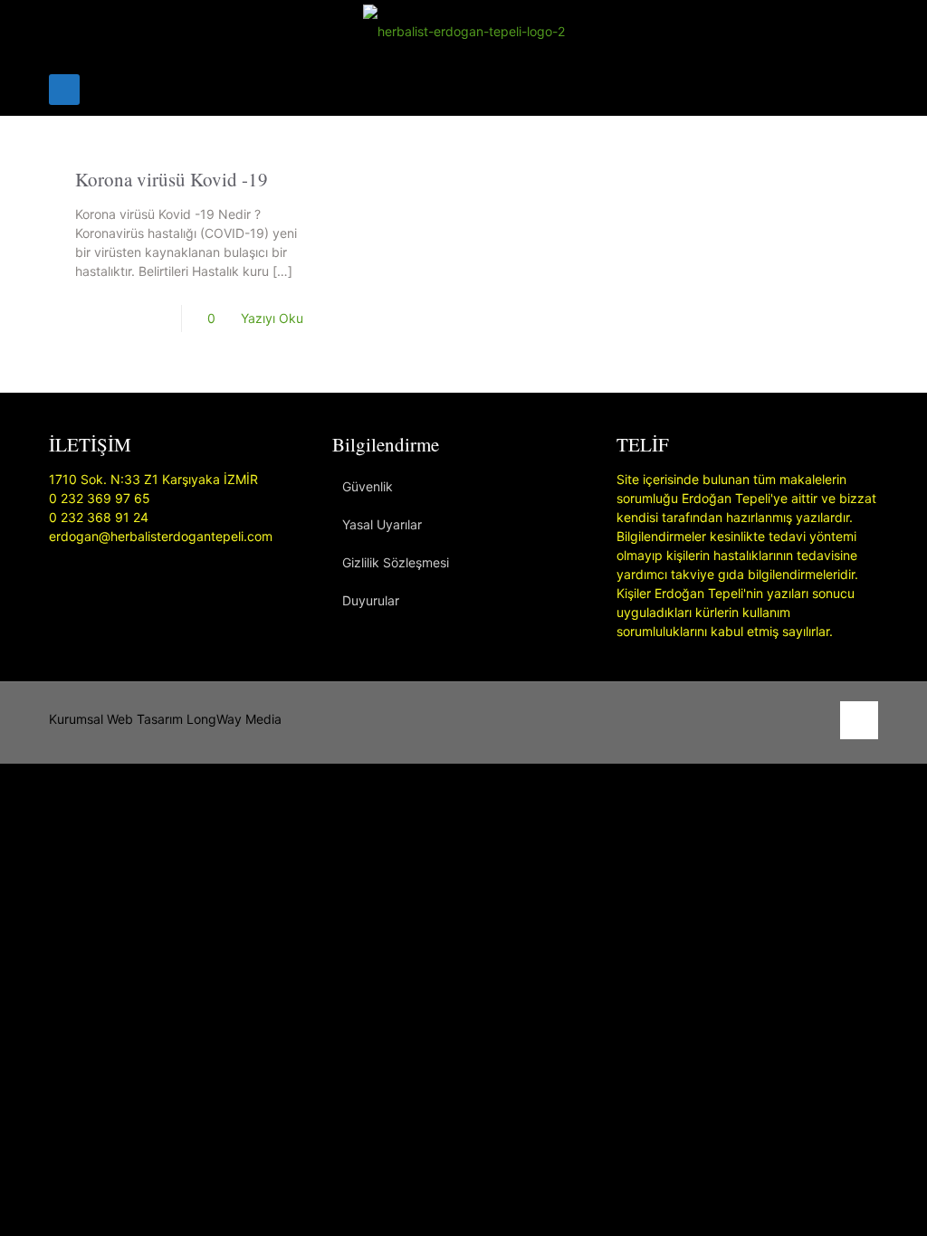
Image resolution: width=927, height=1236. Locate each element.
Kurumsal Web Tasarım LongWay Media (165, 719)
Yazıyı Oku (272, 318)
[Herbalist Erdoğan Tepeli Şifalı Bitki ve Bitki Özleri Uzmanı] (464, 31)
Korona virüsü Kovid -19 (171, 179)
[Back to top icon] (859, 720)
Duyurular (370, 600)
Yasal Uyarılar (382, 524)
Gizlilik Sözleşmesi (395, 562)
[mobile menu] (64, 89)
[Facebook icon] (777, 718)
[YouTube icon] (796, 718)
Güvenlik (367, 486)
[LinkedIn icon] (815, 718)
